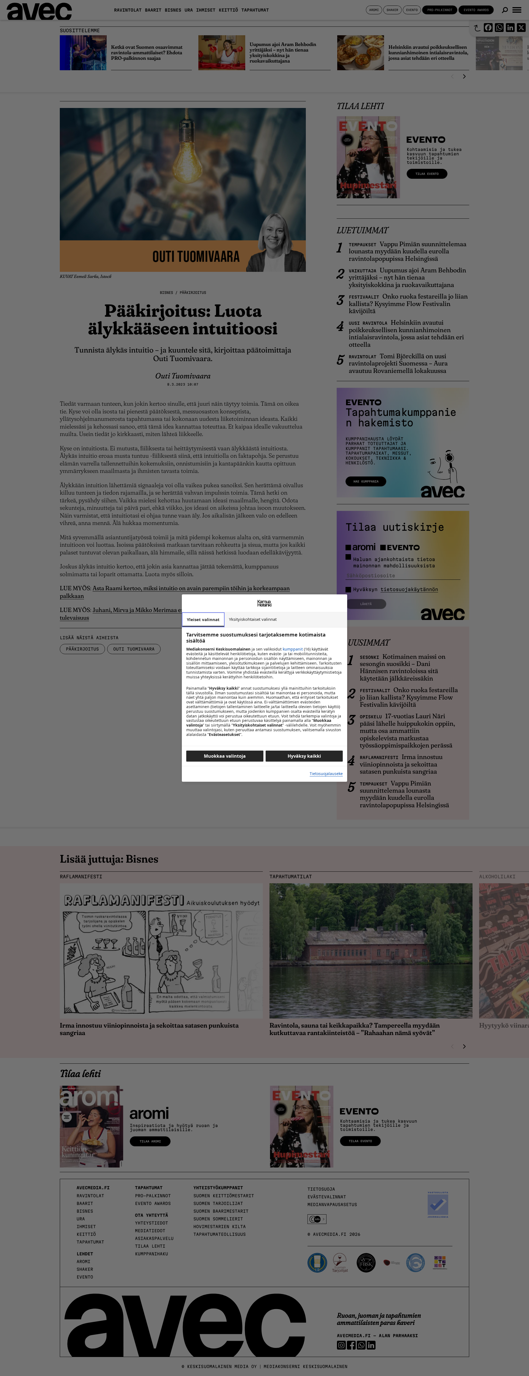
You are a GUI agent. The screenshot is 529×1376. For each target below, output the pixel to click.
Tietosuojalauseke (326, 773)
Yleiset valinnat (203, 619)
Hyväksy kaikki (304, 756)
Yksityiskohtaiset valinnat (253, 619)
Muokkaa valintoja (225, 756)
